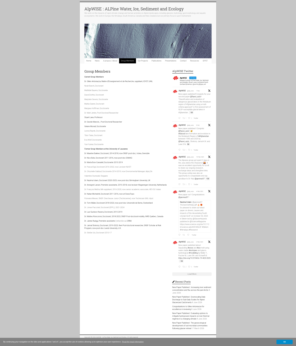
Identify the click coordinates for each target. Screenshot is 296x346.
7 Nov (198, 91)
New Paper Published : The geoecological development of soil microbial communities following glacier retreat (189, 325)
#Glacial (181, 134)
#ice (198, 248)
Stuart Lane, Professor (93, 117)
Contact (183, 61)
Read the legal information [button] (133, 342)
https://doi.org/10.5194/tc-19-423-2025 (194, 258)
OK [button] (284, 342)
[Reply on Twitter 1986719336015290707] (180, 118)
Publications (156, 61)
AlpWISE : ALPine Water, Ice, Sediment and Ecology (134, 9)
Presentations (170, 61)
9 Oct (198, 125)
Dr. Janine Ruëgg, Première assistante (99, 221)
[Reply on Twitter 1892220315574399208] (180, 184)
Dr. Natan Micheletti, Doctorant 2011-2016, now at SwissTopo (109, 194)
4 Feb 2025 (199, 191)
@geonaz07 (200, 179)
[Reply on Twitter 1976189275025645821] (180, 149)
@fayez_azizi (195, 96)
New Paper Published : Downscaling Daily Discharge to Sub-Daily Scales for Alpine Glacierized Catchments (188, 300)
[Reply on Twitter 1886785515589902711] (180, 234)
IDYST (205, 61)
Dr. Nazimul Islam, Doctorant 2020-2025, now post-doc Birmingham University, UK (117, 180)
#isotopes (193, 250)
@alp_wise (190, 91)
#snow (190, 248)
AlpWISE (182, 91)
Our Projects (143, 61)
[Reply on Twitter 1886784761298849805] (180, 266)
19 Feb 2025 (200, 157)
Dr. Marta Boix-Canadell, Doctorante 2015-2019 (103, 162)
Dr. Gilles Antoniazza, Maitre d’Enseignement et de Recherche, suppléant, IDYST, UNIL (118, 81)
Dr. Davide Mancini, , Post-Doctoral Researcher (103, 122)
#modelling (193, 253)
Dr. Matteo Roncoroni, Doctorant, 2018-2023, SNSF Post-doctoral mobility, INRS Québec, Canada (123, 216)
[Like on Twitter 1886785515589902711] (189, 234)
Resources (194, 61)
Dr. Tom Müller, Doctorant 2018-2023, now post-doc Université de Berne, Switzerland (118, 203)
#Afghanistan (203, 136)
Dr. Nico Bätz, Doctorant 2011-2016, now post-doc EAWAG (108, 158)
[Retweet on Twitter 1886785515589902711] (184, 234)
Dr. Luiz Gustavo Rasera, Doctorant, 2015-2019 (103, 212)
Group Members (127, 61)
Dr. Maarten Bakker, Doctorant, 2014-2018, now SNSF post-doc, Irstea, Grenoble (117, 153)
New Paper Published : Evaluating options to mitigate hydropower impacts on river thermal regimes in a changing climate (190, 316)
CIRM (129, 221)
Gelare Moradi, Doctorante (95, 126)
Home (88, 61)
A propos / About (110, 61)
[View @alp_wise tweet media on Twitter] (188, 144)
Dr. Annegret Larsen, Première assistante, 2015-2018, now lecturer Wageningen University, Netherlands (125, 185)
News (97, 61)
